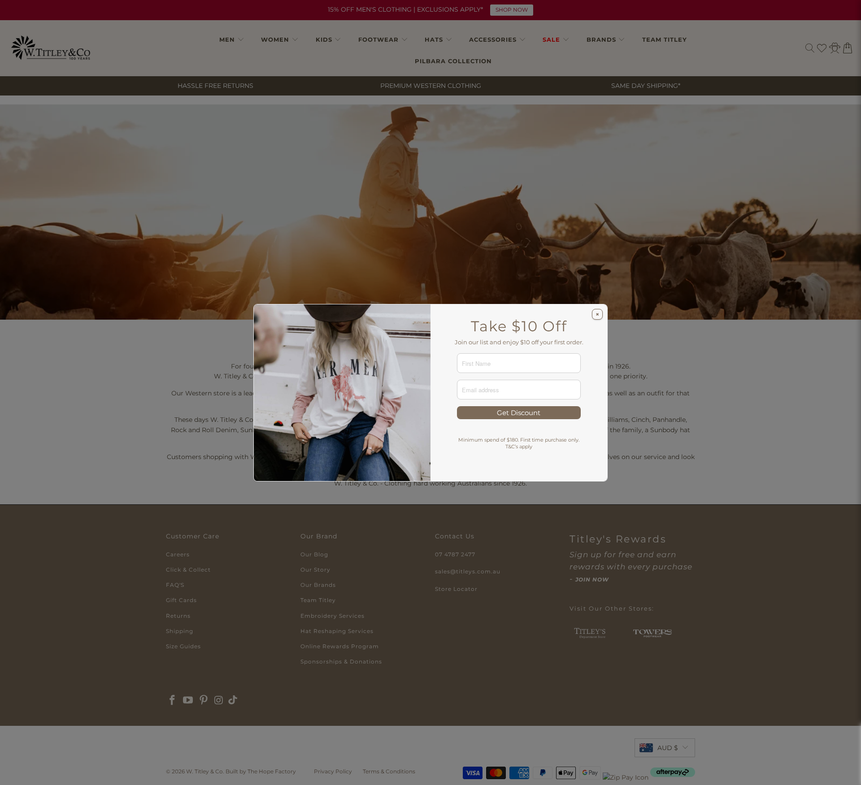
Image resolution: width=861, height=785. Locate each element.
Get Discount (518, 412)
